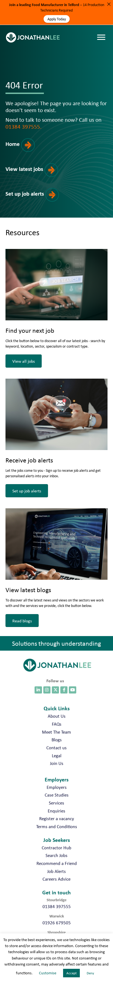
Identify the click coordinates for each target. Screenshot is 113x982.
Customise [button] (47, 973)
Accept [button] (71, 973)
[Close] (109, 4)
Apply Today (56, 18)
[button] (25, 150)
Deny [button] (90, 973)
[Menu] (102, 32)
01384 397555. (23, 126)
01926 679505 (57, 923)
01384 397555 (57, 906)
